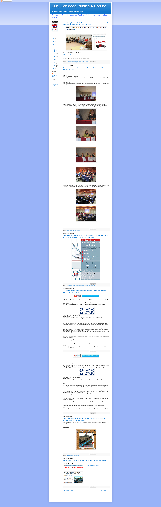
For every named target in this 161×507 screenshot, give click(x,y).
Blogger (86, 498)
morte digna (78, 230)
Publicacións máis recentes (68, 490)
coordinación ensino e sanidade (78, 62)
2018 (54, 40)
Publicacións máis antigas (104, 490)
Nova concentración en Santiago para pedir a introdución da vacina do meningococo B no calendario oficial (84, 419)
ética (75, 230)
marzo (55, 63)
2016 (54, 43)
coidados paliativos (69, 230)
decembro (55, 45)
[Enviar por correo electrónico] (90, 61)
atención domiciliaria (70, 62)
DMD (73, 230)
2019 (54, 38)
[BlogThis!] (91, 61)
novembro (55, 53)
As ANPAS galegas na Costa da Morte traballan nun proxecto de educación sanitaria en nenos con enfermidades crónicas (86, 23)
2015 (54, 44)
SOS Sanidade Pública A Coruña (79, 6)
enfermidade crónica (86, 62)
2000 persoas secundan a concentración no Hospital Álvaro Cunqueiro (84, 460)
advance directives (69, 285)
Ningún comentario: (85, 61)
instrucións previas (82, 285)
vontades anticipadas (92, 285)
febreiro (55, 65)
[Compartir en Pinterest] (95, 61)
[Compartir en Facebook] (93, 61)
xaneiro (55, 66)
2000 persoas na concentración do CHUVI (92, 465)
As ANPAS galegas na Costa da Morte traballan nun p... (56, 49)
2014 (54, 68)
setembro (55, 56)
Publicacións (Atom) (71, 492)
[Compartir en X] (92, 61)
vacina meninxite (76, 455)
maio (54, 60)
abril (54, 62)
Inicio (86, 490)
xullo (54, 57)
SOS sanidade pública (70, 455)
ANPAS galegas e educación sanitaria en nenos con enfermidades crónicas (76, 54)
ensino (91, 62)
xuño (54, 59)
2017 (54, 41)
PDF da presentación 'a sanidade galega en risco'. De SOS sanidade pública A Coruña (56, 83)
